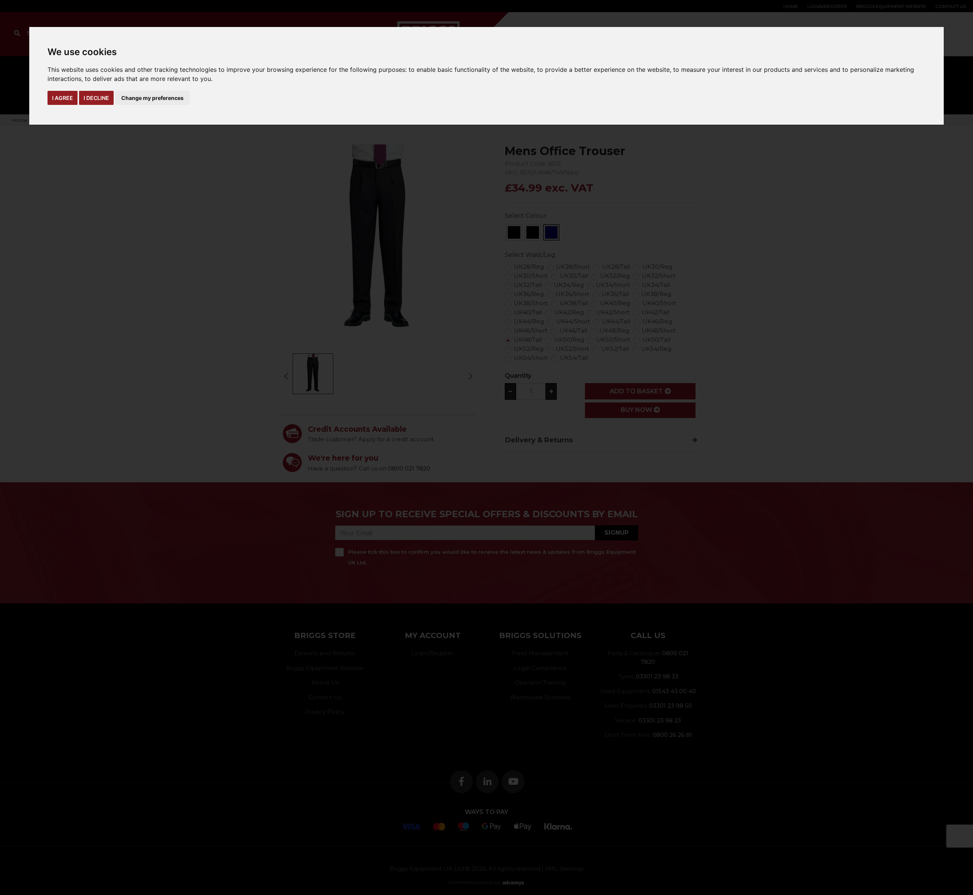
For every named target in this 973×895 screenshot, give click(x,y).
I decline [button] (96, 98)
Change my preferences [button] (152, 98)
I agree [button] (62, 98)
